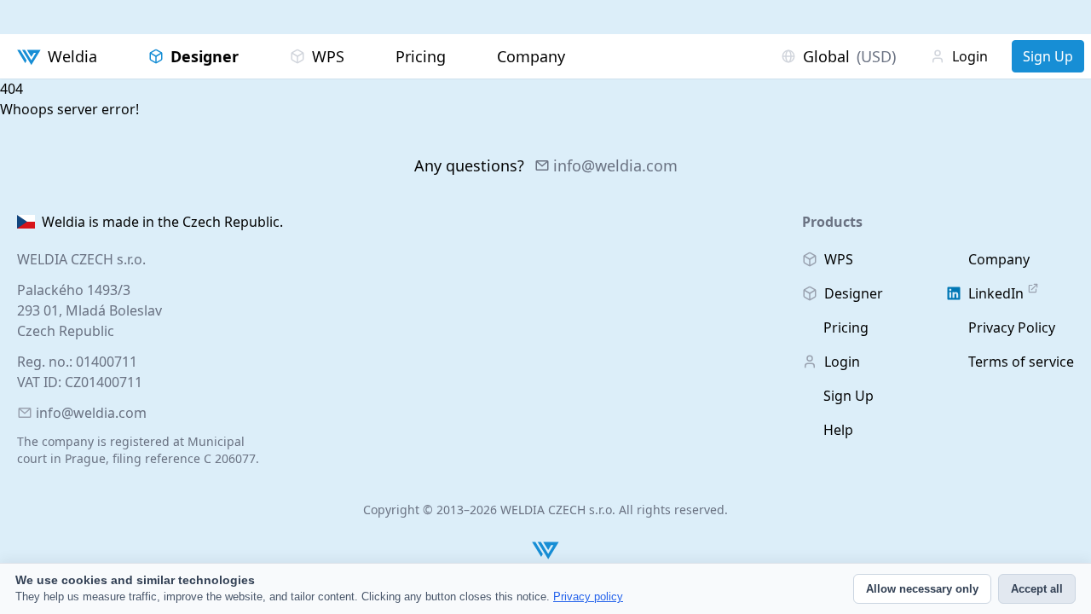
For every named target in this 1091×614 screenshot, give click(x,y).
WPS (328, 56)
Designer (204, 56)
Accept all (1037, 588)
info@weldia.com (615, 165)
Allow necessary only (922, 588)
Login (970, 56)
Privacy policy (588, 596)
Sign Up (1048, 56)
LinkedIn (996, 293)
